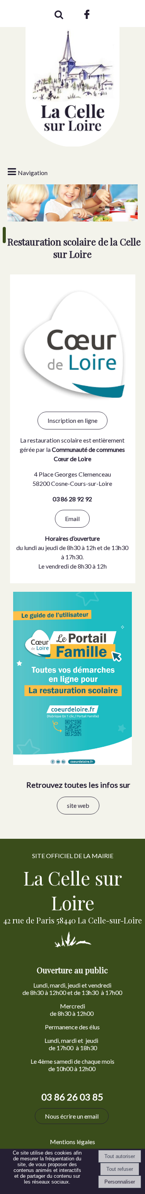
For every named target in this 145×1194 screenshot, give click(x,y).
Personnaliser (119, 1182)
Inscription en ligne (72, 420)
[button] (58, 13)
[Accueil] (72, 75)
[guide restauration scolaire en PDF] (72, 762)
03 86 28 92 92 (72, 498)
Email (72, 518)
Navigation (33, 172)
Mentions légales (72, 1141)
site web (78, 805)
